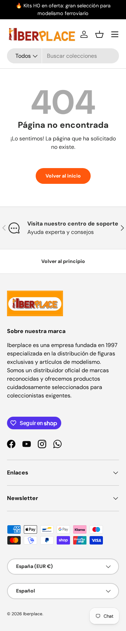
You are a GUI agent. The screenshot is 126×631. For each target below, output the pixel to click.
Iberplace (32, 614)
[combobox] (63, 55)
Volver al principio (63, 261)
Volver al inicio (63, 176)
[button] (99, 34)
